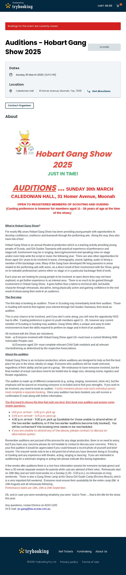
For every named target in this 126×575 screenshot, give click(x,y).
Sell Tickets (66, 551)
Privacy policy (69, 562)
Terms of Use (90, 562)
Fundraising (84, 551)
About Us (101, 551)
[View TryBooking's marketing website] (34, 551)
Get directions (101, 91)
